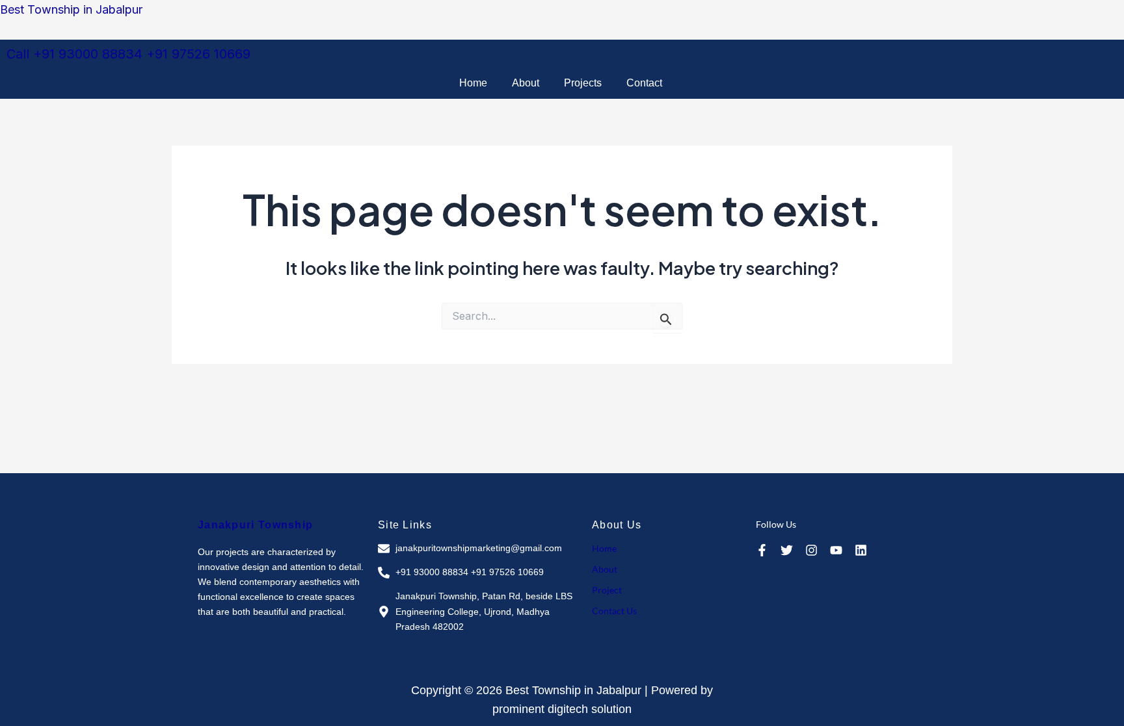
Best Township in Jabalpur (71, 9)
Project (607, 589)
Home (473, 82)
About (525, 82)
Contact (644, 82)
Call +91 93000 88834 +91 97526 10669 (128, 54)
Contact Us (614, 610)
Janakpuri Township (255, 524)
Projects (583, 82)
